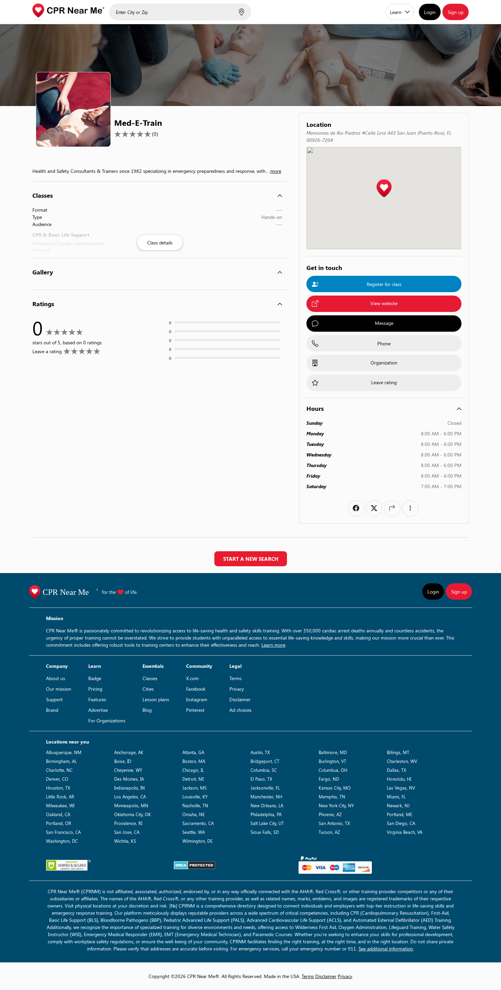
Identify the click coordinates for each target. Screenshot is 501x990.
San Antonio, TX (334, 823)
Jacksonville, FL (265, 788)
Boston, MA (193, 761)
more (275, 171)
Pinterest (195, 710)
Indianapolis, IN (129, 788)
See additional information (386, 948)
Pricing (95, 689)
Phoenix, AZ (330, 814)
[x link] (374, 508)
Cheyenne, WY (128, 770)
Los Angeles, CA (130, 796)
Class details (159, 242)
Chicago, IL (193, 770)
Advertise (98, 710)
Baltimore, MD (333, 752)
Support (54, 699)
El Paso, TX (261, 779)
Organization (383, 362)
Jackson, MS (194, 788)
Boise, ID (122, 761)
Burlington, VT (332, 761)
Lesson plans (155, 699)
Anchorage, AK (128, 752)
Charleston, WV (402, 761)
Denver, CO (57, 779)
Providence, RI (128, 823)
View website (383, 303)
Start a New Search (250, 558)
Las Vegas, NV (401, 788)
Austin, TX (260, 752)
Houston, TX (58, 788)
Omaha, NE (193, 814)
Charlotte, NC (59, 770)
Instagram (196, 699)
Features (97, 699)
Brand (52, 710)
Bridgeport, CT (264, 761)
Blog (147, 710)
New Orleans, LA (266, 805)
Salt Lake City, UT (267, 823)
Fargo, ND (329, 779)
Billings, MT (398, 752)
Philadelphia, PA (266, 814)
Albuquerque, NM (63, 752)
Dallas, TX (396, 770)
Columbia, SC (263, 770)
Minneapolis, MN (131, 805)
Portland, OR (58, 823)
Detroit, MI (192, 779)
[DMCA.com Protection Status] (194, 865)
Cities (148, 689)
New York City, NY (336, 805)
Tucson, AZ (329, 832)
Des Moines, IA (129, 779)
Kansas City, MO (335, 788)
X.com (192, 678)
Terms (235, 678)
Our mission (58, 689)
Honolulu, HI (399, 779)
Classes (149, 678)
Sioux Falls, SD (264, 832)
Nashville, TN (195, 805)
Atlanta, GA (193, 752)
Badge (94, 678)
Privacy (236, 689)
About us (55, 678)
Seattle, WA (193, 832)
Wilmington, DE (197, 841)
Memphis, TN (332, 796)
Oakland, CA (58, 814)
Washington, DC (62, 841)
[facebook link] (356, 508)
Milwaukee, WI (60, 805)
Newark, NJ (398, 805)
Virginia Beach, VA (404, 832)
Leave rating (384, 382)
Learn (395, 12)
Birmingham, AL (61, 761)
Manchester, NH (266, 796)
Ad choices (240, 710)
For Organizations (106, 720)
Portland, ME (399, 814)
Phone (384, 343)
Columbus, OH (333, 770)
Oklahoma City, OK (132, 814)
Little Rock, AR (60, 796)
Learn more (273, 645)
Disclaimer (239, 699)
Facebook (196, 689)
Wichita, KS (125, 841)
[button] (384, 188)
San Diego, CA (401, 823)
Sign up (456, 12)
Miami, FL (396, 796)
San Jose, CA (126, 832)
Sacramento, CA (198, 823)
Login (430, 12)
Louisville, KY (195, 796)
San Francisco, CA (63, 832)
